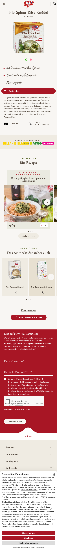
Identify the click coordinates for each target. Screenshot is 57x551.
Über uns (9, 447)
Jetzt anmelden (15, 421)
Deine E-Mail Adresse (18, 372)
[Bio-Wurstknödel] (31, 59)
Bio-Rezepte (11, 468)
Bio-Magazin (11, 461)
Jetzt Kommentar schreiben (30, 317)
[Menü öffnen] (3, 4)
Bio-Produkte (11, 454)
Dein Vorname (14, 361)
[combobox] (28, 91)
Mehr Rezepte (29, 236)
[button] (47, 202)
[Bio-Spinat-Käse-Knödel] (26, 59)
